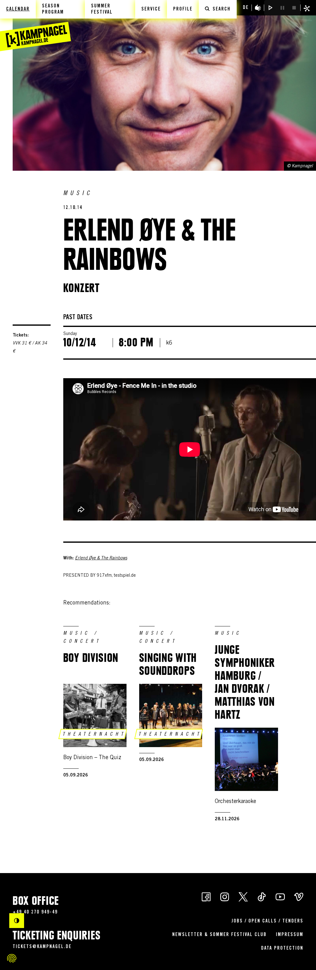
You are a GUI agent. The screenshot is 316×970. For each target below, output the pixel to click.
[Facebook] (206, 896)
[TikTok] (261, 896)
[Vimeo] (298, 896)
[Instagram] (224, 896)
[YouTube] (280, 896)
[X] (243, 896)
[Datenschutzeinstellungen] (12, 958)
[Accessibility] (258, 7)
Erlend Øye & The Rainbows (101, 558)
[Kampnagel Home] (35, 25)
